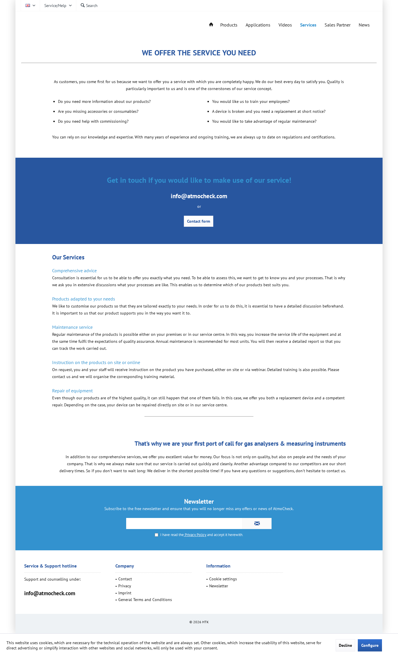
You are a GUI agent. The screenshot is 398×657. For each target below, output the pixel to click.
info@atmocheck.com (49, 593)
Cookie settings (223, 579)
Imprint (124, 592)
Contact (125, 579)
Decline (345, 645)
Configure (369, 645)
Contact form (198, 221)
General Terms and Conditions (145, 599)
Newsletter (218, 586)
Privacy (124, 586)
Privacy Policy (195, 534)
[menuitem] (58, 5)
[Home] (211, 25)
